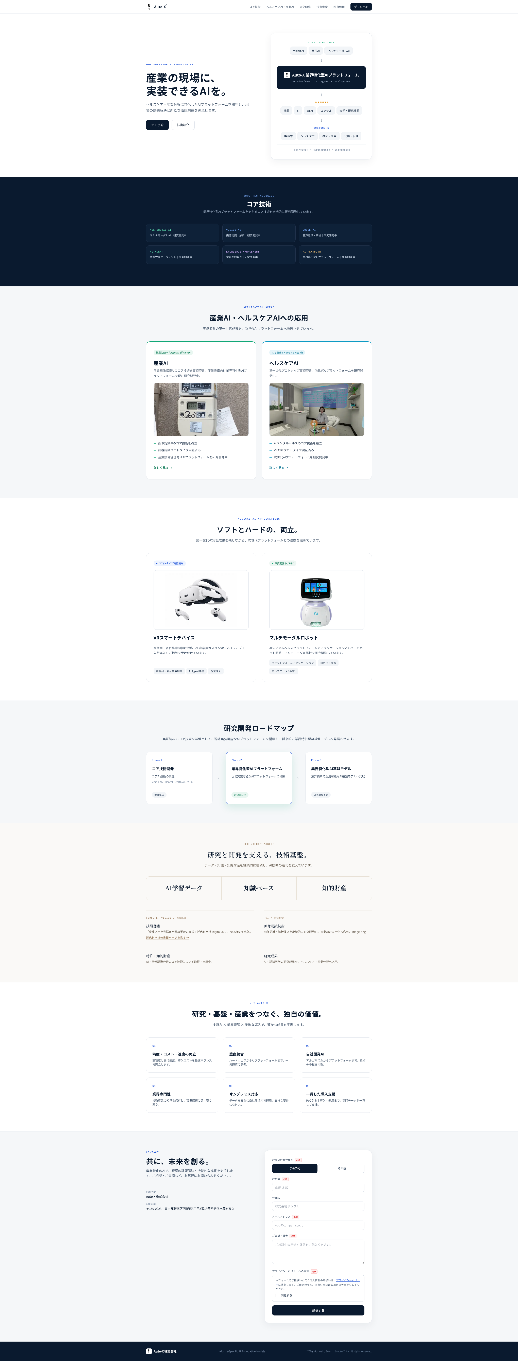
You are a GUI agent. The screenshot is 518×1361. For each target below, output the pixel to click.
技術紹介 (183, 125)
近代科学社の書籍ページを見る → (167, 937)
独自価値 (339, 7)
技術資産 (322, 7)
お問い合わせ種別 (286, 1160)
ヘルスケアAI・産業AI (280, 7)
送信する (318, 1310)
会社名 (276, 1198)
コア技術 (255, 7)
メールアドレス (285, 1217)
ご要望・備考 (283, 1236)
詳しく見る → (163, 467)
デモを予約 (361, 7)
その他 (342, 1168)
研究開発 (305, 7)
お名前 (279, 1179)
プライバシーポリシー (318, 1351)
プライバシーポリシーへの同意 (294, 1271)
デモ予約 (157, 125)
